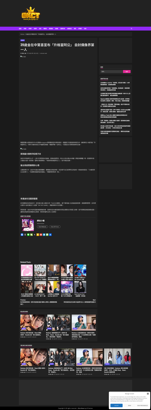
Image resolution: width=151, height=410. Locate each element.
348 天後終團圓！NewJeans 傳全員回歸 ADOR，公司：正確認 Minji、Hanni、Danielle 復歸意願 (116, 370)
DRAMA (51, 28)
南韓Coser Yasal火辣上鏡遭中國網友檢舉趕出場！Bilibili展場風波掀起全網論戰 (114, 116)
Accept (117, 405)
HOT (75, 28)
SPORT (80, 28)
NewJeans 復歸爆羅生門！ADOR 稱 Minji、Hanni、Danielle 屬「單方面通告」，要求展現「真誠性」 (57, 335)
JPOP (25, 28)
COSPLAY (62, 28)
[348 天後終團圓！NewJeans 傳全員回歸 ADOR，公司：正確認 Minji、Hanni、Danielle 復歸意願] (117, 357)
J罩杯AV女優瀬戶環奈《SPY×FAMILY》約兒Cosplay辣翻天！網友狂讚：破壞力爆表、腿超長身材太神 (115, 111)
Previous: (38, 302)
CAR (85, 28)
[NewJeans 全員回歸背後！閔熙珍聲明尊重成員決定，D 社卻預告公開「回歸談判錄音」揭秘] (84, 323)
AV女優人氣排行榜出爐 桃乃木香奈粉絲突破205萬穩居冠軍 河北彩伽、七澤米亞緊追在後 (115, 127)
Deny (129, 405)
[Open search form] (131, 28)
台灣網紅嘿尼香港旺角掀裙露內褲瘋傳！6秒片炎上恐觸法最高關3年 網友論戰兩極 (115, 94)
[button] (148, 393)
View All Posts (55, 227)
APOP (35, 28)
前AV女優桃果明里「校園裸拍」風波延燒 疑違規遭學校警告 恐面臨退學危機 (115, 89)
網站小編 (24, 53)
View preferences (142, 405)
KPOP (30, 28)
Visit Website (42, 227)
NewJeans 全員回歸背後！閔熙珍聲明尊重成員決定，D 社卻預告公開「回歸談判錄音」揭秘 (84, 335)
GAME (56, 28)
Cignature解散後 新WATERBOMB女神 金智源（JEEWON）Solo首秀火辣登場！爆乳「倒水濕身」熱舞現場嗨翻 (116, 100)
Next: (80, 301)
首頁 (20, 28)
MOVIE (45, 28)
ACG (40, 28)
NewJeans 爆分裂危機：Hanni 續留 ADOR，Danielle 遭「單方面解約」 (31, 334)
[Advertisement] (98, 13)
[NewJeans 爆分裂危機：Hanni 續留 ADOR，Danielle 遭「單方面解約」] (32, 323)
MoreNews (81, 408)
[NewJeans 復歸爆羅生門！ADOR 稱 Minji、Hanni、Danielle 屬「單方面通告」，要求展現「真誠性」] (58, 323)
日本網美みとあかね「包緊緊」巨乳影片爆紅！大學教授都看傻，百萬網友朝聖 (115, 84)
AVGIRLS (69, 28)
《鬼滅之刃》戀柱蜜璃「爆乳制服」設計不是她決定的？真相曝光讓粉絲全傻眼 (115, 105)
